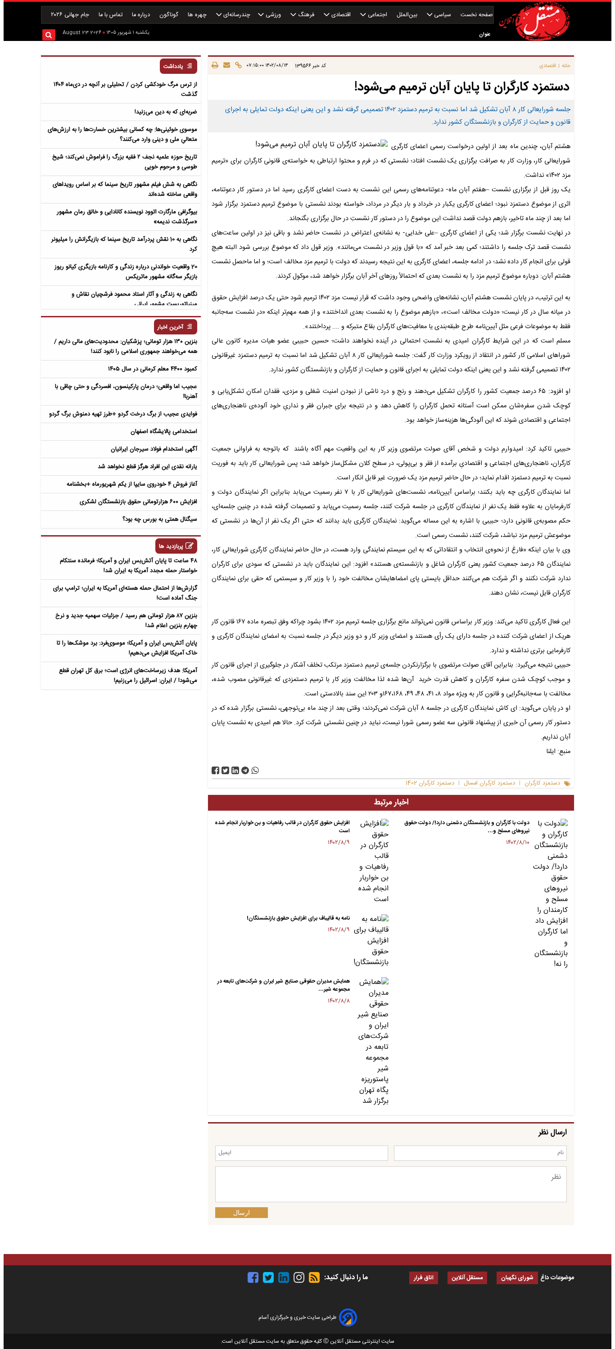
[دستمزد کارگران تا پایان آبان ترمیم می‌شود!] (245, 770)
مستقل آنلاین (467, 1278)
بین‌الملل (408, 15)
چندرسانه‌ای (236, 15)
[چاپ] (215, 65)
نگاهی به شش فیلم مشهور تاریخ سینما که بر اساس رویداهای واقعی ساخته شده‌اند (125, 189)
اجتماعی (377, 15)
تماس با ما (111, 15)
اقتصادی (341, 15)
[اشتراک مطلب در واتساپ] (255, 770)
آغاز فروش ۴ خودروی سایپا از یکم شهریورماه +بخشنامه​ (132, 484)
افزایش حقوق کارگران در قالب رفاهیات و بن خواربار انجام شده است (282, 826)
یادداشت (173, 67)
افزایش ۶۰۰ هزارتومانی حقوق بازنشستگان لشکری (138, 502)
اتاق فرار (424, 1278)
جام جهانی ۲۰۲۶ (71, 15)
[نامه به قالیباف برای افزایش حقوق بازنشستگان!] (370, 941)
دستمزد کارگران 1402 (430, 783)
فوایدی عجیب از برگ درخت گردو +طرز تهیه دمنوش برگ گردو (123, 414)
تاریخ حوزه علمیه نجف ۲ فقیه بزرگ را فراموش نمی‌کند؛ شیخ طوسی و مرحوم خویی (124, 162)
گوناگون (169, 15)
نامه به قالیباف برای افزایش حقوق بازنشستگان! (298, 918)
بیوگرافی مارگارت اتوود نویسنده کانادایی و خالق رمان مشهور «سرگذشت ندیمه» (127, 217)
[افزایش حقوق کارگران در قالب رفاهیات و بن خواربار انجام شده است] (370, 862)
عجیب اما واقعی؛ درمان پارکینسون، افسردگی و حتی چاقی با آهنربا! (126, 392)
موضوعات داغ (557, 1278)
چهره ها (198, 15)
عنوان (484, 34)
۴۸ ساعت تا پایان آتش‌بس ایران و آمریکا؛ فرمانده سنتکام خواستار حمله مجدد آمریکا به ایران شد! (128, 566)
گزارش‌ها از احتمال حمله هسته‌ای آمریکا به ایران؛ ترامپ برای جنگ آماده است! (125, 593)
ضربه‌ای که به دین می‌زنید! (166, 112)
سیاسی (442, 15)
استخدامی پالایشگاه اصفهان (164, 432)
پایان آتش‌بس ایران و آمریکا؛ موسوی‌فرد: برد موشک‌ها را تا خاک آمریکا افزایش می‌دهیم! (127, 648)
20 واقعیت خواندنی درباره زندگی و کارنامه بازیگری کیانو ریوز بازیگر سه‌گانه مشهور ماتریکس (125, 272)
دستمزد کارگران (542, 783)
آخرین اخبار (170, 327)
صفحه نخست (477, 15)
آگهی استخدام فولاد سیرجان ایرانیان (154, 449)
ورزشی (273, 15)
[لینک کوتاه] (237, 65)
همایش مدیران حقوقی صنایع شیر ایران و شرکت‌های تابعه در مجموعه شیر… (283, 985)
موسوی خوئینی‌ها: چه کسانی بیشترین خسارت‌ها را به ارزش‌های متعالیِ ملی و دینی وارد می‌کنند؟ (122, 134)
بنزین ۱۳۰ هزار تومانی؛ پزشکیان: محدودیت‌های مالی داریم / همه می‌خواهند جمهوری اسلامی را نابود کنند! (125, 346)
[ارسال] (225, 65)
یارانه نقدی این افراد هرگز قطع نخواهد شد (147, 467)
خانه (566, 66)
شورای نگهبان (517, 1278)
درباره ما (142, 15)
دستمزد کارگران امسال (489, 783)
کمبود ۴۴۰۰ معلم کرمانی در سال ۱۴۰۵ (152, 369)
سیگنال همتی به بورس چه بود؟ (159, 519)
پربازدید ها (171, 546)
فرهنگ (306, 15)
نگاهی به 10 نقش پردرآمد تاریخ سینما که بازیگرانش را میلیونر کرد (124, 244)
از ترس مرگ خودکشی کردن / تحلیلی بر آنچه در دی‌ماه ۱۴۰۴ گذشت (125, 89)
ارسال (241, 1212)
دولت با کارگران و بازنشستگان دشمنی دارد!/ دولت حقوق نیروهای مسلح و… (466, 826)
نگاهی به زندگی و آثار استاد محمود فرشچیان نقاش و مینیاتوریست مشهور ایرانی (134, 299)
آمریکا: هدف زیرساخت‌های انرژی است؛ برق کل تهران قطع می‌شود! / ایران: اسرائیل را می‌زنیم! (128, 676)
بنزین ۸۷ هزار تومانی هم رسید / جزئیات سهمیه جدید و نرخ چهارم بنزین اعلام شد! (126, 621)
